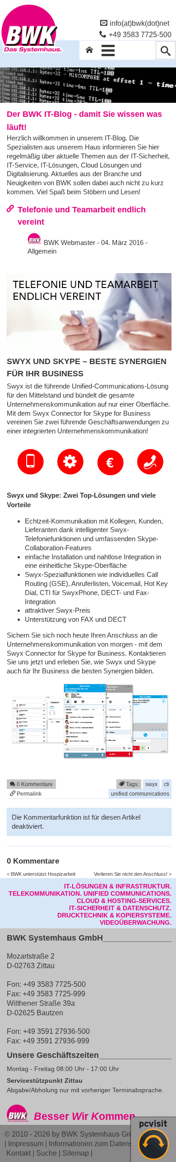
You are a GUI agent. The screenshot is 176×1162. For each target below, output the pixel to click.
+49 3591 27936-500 (56, 1031)
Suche (46, 1153)
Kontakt (18, 1153)
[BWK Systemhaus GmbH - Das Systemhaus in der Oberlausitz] (31, 53)
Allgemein (42, 251)
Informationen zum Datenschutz (99, 1143)
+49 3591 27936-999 (56, 1041)
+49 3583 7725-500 (140, 34)
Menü (108, 50)
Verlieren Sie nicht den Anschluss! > (132, 874)
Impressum (25, 1143)
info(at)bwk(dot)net (139, 23)
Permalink (28, 793)
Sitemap (75, 1153)
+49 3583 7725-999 (54, 993)
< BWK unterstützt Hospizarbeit (41, 874)
